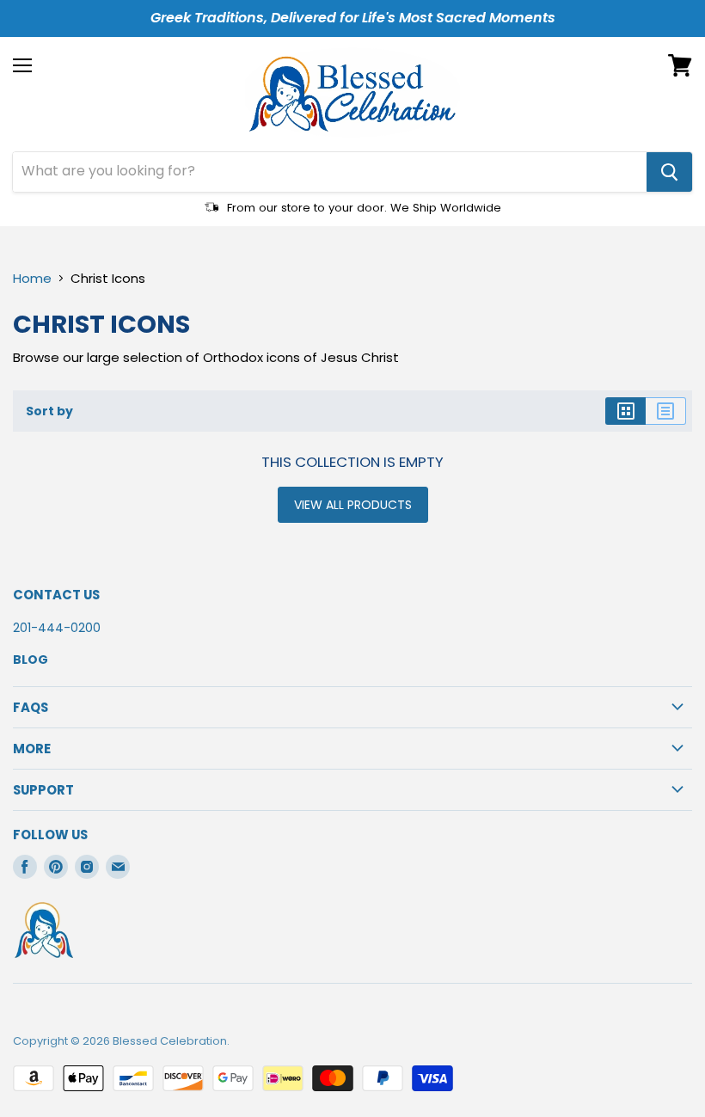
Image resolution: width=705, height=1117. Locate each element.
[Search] (669, 172)
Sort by (49, 411)
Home (32, 278)
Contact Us (56, 595)
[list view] (666, 411)
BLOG (30, 659)
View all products (353, 504)
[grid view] (625, 411)
